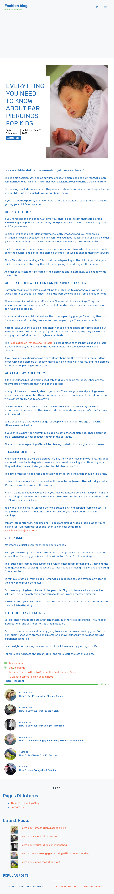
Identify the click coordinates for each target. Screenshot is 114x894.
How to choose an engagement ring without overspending (51, 740)
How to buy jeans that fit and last (39, 755)
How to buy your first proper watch (39, 711)
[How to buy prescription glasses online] (14, 830)
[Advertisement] (57, 37)
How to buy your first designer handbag (41, 725)
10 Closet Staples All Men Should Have (30, 676)
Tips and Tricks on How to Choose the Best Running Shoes (42, 672)
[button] (97, 7)
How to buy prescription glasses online (41, 696)
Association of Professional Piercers (31, 342)
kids (10, 667)
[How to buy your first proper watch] (14, 839)
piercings (19, 667)
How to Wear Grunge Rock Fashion (38, 770)
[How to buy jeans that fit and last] (14, 864)
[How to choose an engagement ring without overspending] (14, 856)
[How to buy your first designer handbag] (14, 847)
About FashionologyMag (25, 803)
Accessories (13, 138)
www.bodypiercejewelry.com (21, 530)
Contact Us (17, 807)
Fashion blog (16, 6)
